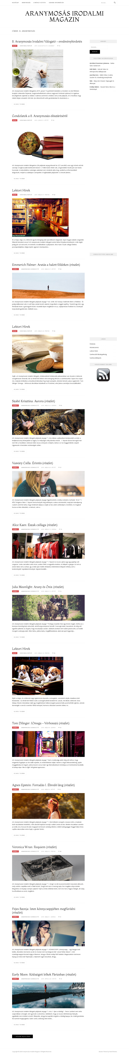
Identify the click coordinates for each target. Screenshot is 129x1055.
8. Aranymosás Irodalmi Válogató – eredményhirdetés (47, 41)
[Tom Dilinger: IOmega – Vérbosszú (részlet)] (48, 744)
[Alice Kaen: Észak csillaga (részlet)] (48, 546)
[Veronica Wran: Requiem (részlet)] (48, 868)
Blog (14, 46)
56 (54, 653)
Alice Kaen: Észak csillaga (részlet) (34, 525)
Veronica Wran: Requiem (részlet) (34, 847)
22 (53, 120)
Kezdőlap (15, 2)
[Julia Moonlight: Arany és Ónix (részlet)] (48, 607)
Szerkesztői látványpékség (98, 354)
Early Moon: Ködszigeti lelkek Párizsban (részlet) (44, 974)
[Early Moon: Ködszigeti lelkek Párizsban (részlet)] (48, 995)
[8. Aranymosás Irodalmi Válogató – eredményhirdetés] (37, 68)
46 (60, 269)
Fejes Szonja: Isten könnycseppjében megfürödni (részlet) (43, 910)
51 (60, 917)
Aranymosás (26, 2)
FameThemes (113, 1051)
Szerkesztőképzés (95, 358)
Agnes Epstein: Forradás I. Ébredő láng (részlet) (43, 785)
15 (59, 46)
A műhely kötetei (40, 2)
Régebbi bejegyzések (23, 1036)
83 (61, 405)
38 (60, 851)
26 (54, 331)
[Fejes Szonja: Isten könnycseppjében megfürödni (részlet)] (48, 933)
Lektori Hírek (21, 190)
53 (60, 727)
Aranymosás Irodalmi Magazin (64, 16)
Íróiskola (92, 344)
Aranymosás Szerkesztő (30, 269)
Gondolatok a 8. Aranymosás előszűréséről (39, 116)
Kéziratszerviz (94, 347)
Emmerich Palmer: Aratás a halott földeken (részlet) (46, 265)
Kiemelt (15, 269)
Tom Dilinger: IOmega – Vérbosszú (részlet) (40, 723)
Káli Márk (93, 69)
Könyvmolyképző (26, 46)
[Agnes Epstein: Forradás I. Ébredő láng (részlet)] (48, 806)
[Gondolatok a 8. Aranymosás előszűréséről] (37, 143)
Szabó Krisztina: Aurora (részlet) (33, 401)
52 (60, 789)
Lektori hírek (94, 351)
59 (54, 194)
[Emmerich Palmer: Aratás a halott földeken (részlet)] (48, 285)
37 (60, 467)
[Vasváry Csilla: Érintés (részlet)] (48, 484)
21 (61, 979)
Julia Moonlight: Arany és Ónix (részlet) (38, 587)
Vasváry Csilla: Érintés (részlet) (32, 463)
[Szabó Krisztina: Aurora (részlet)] (48, 422)
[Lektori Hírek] (40, 217)
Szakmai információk (56, 2)
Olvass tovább (19, 104)
